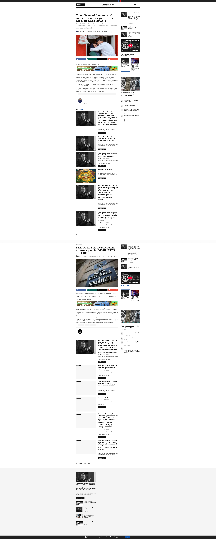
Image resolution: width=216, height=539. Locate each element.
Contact (138, 533)
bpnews (79, 533)
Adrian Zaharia (101, 171)
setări (117, 537)
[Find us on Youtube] (120, 1)
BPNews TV (94, 8)
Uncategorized (104, 31)
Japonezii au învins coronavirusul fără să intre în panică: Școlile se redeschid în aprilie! (131, 110)
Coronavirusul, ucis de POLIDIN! (130, 105)
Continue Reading (102, 133)
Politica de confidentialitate (126, 533)
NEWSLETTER (81, 4)
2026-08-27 (107, 171)
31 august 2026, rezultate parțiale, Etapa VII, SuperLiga (133, 27)
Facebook (134, 533)
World (102, 8)
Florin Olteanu (101, 142)
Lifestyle (136, 8)
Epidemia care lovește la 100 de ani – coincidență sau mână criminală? (127, 94)
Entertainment (126, 8)
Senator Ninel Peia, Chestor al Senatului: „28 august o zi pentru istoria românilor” (107, 154)
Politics (85, 8)
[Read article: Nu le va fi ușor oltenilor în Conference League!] (79, 523)
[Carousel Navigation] (138, 55)
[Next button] (139, 55)
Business (109, 8)
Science (117, 8)
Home (78, 8)
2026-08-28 (107, 158)
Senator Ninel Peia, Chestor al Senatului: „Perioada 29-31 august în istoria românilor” (107, 138)
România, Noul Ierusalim (106, 169)
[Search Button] (139, 1)
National (80, 12)
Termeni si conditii (117, 533)
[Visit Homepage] (108, 4)
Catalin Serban (82, 31)
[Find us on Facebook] (119, 1)
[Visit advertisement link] (97, 68)
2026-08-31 (107, 354)
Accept (127, 537)
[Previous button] (137, 55)
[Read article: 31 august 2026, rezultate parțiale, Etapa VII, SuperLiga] (124, 28)
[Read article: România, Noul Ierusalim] (86, 176)
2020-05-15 (89, 31)
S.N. (80, 256)
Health (93, 31)
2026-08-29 (107, 142)
